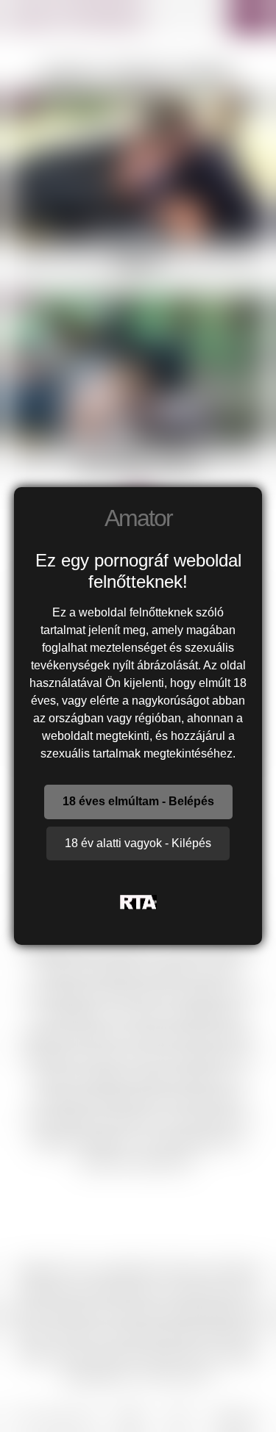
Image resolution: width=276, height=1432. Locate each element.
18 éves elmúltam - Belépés (138, 801)
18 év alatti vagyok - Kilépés (138, 843)
